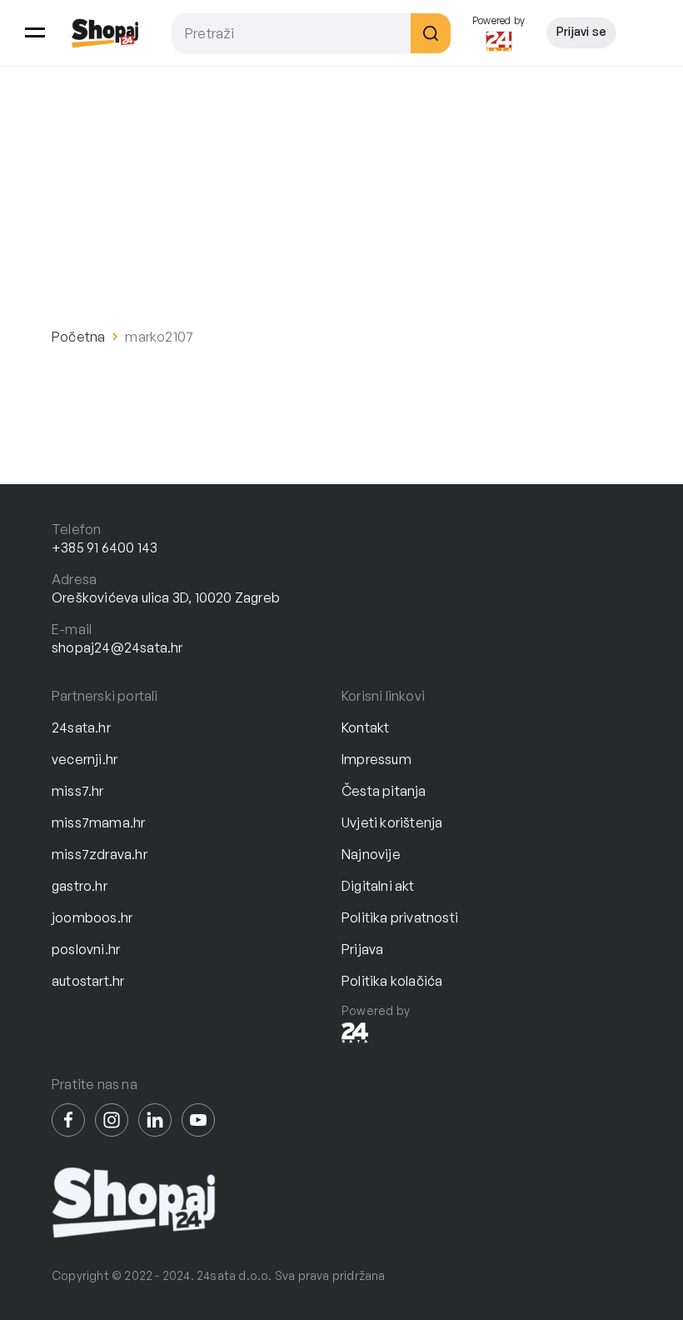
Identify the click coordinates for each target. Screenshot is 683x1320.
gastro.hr (79, 886)
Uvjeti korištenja (392, 822)
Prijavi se (581, 31)
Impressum (376, 759)
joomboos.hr (92, 917)
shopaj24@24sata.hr (117, 647)
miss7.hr (78, 790)
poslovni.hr (86, 949)
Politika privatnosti (400, 917)
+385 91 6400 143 (104, 547)
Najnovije (371, 854)
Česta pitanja (384, 790)
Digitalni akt (378, 886)
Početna (78, 336)
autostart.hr (88, 980)
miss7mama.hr (98, 822)
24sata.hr (81, 727)
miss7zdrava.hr (99, 854)
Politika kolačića (392, 980)
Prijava (362, 949)
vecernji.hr (84, 759)
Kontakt (365, 727)
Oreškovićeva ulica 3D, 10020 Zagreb (166, 597)
